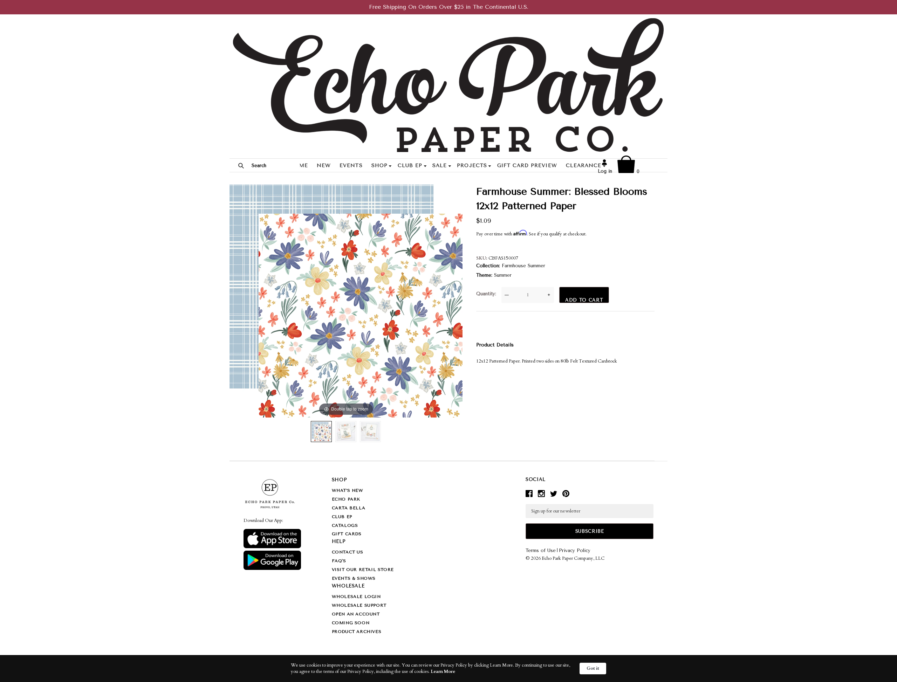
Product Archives (357, 631)
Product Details (495, 345)
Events (351, 165)
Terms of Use (541, 550)
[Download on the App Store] (272, 547)
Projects (472, 165)
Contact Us (347, 552)
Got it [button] (593, 668)
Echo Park (346, 499)
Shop (379, 165)
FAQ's (339, 560)
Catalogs (345, 525)
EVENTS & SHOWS (354, 578)
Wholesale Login (356, 596)
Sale (439, 165)
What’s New (347, 490)
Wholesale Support (359, 605)
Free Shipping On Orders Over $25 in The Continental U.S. (448, 7)
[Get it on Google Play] (272, 568)
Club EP (410, 165)
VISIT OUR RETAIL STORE (363, 569)
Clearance (583, 165)
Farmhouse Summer (523, 265)
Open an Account (356, 614)
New (324, 165)
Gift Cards (347, 533)
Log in (605, 171)
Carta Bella (348, 507)
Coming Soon (351, 622)
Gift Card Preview (527, 165)
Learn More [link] (443, 671)
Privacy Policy (574, 550)
